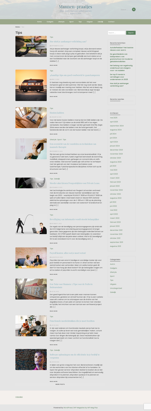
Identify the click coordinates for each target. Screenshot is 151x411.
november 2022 (116, 190)
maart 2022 (114, 218)
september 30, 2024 (57, 46)
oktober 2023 (115, 158)
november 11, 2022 (56, 187)
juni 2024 (113, 138)
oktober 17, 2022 (56, 223)
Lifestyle (61, 22)
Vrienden (19, 397)
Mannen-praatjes (75, 6)
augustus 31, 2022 (57, 257)
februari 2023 (115, 182)
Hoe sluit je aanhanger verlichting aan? (68, 41)
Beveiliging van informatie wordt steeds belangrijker (74, 219)
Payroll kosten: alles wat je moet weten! (68, 253)
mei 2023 (113, 170)
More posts (60, 384)
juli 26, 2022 (55, 291)
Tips (80, 22)
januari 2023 (115, 186)
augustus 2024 (116, 130)
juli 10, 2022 (55, 325)
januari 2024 (115, 146)
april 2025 (114, 122)
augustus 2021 (115, 246)
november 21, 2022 (57, 151)
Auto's (112, 264)
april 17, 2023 (55, 79)
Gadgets (50, 22)
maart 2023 (114, 178)
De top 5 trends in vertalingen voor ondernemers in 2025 (119, 77)
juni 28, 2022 (55, 362)
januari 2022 (115, 226)
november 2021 (116, 234)
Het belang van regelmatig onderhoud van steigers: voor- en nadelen (121, 68)
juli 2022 (113, 202)
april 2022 (114, 214)
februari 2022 (115, 222)
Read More (53, 65)
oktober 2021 (115, 238)
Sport (71, 22)
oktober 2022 (115, 194)
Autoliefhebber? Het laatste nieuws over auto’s (121, 48)
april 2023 (114, 174)
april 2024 (114, 142)
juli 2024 (113, 134)
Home (39, 22)
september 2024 (117, 126)
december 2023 (116, 150)
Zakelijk (100, 22)
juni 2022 (113, 206)
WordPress (68, 407)
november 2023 (116, 154)
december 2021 (116, 230)
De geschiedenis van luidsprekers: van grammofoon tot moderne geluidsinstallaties (121, 58)
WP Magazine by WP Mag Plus (86, 407)
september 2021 (116, 242)
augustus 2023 (115, 162)
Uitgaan (90, 22)
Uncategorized (116, 288)
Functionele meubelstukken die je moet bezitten (72, 320)
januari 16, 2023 (56, 117)
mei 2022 (113, 210)
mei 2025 (113, 118)
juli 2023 (113, 166)
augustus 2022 (115, 198)
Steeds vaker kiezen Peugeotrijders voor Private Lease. (75, 183)
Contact (111, 22)
